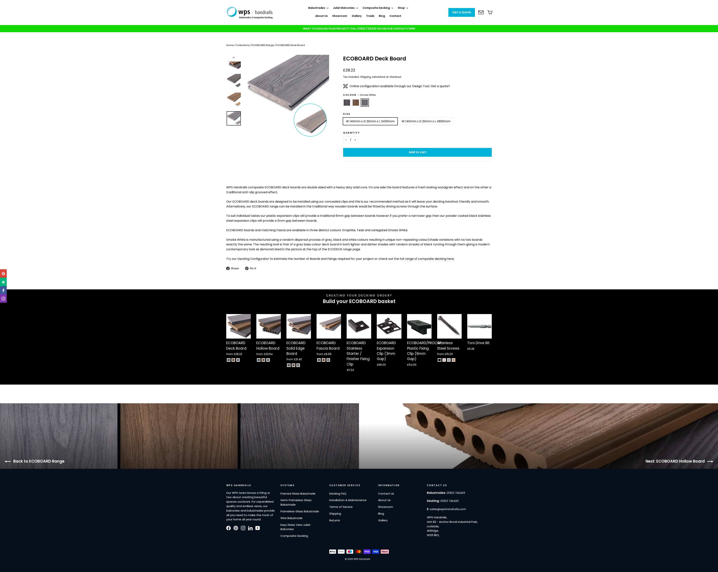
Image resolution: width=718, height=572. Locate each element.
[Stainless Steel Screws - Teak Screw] (453, 360)
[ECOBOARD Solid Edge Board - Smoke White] (298, 365)
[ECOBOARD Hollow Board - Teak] (263, 360)
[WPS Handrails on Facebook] (228, 527)
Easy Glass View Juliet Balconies (295, 527)
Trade (370, 16)
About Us (321, 16)
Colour (359, 95)
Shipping (365, 77)
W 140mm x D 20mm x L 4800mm (426, 121)
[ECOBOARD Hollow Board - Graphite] (258, 360)
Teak (356, 102)
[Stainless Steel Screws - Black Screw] (439, 360)
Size (346, 114)
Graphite (347, 102)
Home (230, 45)
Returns (334, 520)
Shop (401, 8)
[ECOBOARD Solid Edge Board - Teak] (293, 365)
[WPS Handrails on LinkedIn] (250, 527)
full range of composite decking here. (427, 259)
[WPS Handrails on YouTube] (257, 527)
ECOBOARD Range (263, 45)
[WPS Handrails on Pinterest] (236, 527)
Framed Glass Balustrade (297, 493)
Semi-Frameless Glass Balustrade (296, 502)
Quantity (351, 132)
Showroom (339, 16)
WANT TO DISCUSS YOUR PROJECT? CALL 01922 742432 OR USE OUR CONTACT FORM (359, 28)
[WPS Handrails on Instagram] (243, 527)
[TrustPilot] (3, 282)
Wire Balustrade (291, 518)
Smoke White (365, 102)
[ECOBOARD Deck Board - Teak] (233, 360)
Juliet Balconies (344, 8)
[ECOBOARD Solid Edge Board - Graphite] (288, 365)
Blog (382, 16)
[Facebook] (3, 290)
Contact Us (386, 493)
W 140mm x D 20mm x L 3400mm (370, 121)
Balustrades (317, 8)
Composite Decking (376, 8)
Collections (243, 45)
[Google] (3, 273)
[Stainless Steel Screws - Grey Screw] (448, 360)
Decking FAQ (337, 493)
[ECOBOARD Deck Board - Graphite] (228, 360)
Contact (395, 16)
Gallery (357, 16)
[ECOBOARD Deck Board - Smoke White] (238, 360)
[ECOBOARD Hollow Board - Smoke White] (268, 360)
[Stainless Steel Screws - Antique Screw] (444, 360)
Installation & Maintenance (347, 500)
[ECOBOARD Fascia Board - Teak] (323, 360)
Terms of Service (341, 507)
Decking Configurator (253, 259)
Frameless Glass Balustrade (299, 511)
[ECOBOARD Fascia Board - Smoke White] (328, 360)
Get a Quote (461, 12)
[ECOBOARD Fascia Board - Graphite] (318, 360)
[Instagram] (3, 298)
